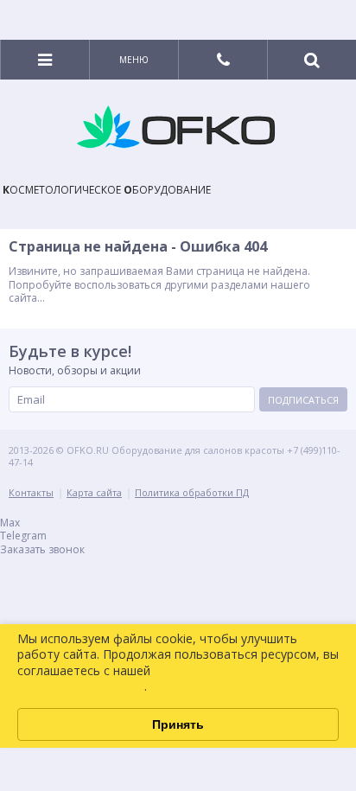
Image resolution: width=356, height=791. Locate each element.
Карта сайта (94, 492)
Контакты (31, 492)
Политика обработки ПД (192, 492)
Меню (134, 60)
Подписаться (303, 399)
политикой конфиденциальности (117, 678)
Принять (178, 724)
